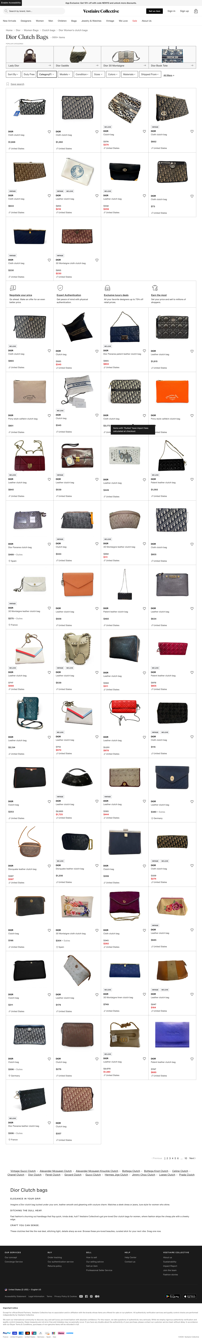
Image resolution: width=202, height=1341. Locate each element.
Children (62, 20)
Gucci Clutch (93, 1175)
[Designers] (33, 21)
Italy (54, 1337)
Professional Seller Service (99, 1270)
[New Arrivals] (18, 21)
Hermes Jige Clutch (116, 1175)
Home (9, 30)
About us (167, 1257)
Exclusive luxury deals (116, 295)
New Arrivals (9, 20)
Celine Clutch (180, 1171)
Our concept (11, 1257)
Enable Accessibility (11, 2)
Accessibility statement (15, 1296)
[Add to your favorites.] (49, 132)
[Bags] (79, 21)
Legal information (36, 1296)
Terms (49, 1296)
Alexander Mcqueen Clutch (56, 1171)
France (5, 1337)
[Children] (69, 21)
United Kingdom (16, 1337)
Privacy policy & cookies (65, 1296)
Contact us (130, 1261)
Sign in (171, 11)
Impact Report (170, 1266)
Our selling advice (95, 1261)
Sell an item (154, 11)
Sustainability (169, 1261)
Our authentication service (60, 1261)
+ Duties (18, 554)
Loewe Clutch (167, 1175)
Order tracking (55, 1257)
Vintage (110, 20)
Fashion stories (170, 1274)
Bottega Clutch (131, 1171)
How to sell (91, 1257)
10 (186, 1158)
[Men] (55, 21)
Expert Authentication (69, 295)
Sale (134, 20)
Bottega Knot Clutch (156, 1171)
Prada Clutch (187, 1175)
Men (51, 20)
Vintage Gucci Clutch (23, 1171)
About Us (146, 20)
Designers (26, 20)
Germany (40, 1337)
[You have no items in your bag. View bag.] (196, 11)
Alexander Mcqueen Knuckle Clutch (97, 1171)
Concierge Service (14, 1261)
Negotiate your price (20, 295)
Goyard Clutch (72, 1175)
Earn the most (159, 295)
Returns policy (55, 1266)
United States (30, 1337)
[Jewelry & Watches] (103, 21)
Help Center (130, 1257)
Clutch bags (48, 30)
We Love (123, 20)
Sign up (184, 11)
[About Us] (154, 21)
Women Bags (31, 30)
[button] (196, 11)
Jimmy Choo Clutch (143, 1175)
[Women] (46, 21)
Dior (18, 30)
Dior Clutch (35, 1175)
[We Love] (130, 21)
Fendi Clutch (52, 1175)
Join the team (170, 1270)
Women (40, 20)
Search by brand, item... (20, 11)
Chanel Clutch (15, 1175)
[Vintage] (116, 21)
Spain (48, 1337)
